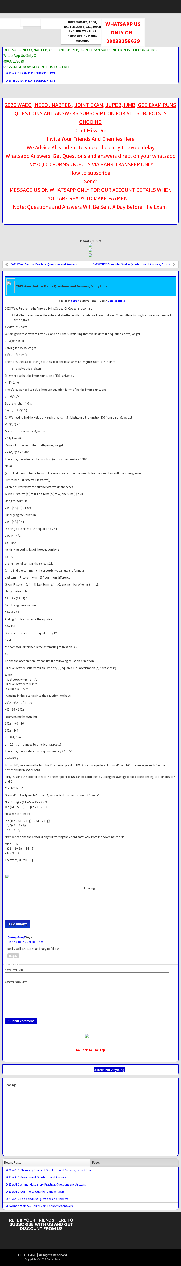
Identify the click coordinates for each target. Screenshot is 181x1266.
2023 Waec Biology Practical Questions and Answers (44, 264)
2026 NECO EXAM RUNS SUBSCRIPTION (30, 81)
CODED (75, 300)
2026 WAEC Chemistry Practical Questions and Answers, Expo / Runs (49, 1170)
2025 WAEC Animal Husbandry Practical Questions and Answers (46, 1184)
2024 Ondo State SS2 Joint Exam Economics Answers (39, 1206)
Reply (13, 956)
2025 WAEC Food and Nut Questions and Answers (37, 1199)
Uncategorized (116, 300)
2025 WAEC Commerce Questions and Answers (35, 1192)
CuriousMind (15, 937)
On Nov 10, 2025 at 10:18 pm (25, 942)
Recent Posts (12, 1163)
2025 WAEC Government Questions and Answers (36, 1177)
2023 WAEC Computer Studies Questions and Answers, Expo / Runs (131, 265)
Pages (96, 1163)
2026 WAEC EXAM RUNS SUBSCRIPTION (30, 73)
